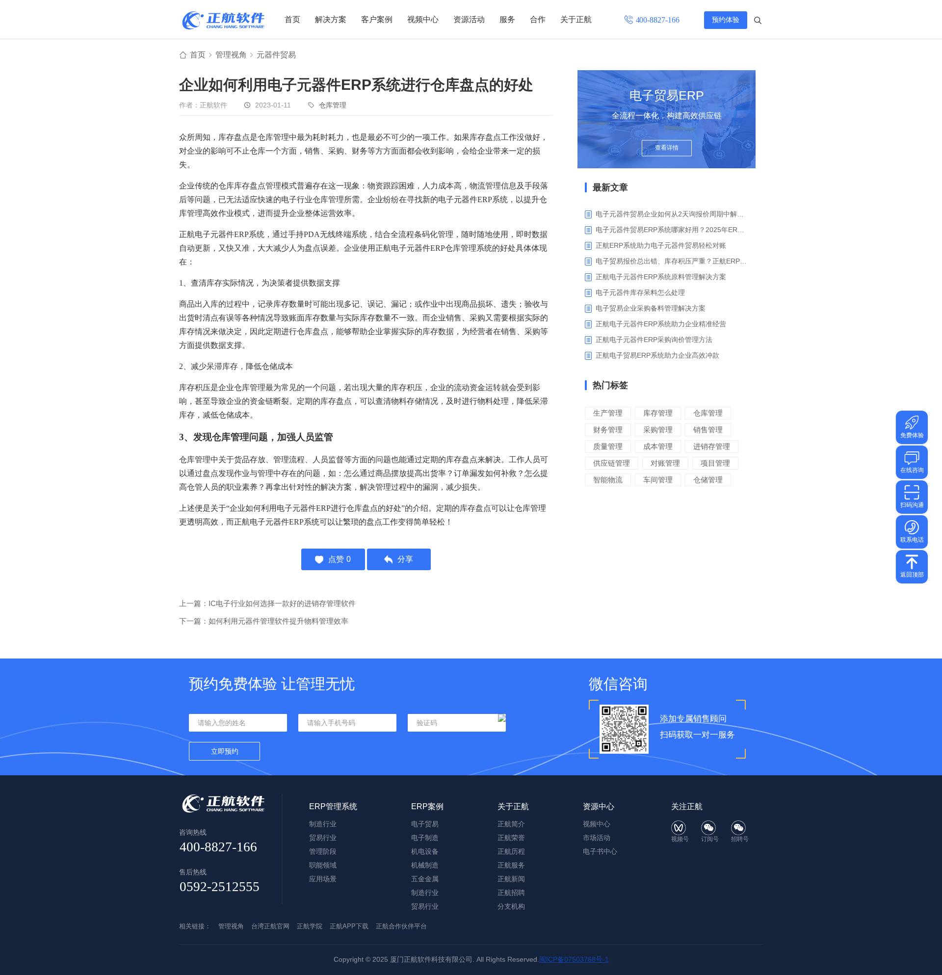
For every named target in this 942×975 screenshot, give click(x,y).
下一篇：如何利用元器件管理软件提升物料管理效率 (263, 621)
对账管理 (665, 463)
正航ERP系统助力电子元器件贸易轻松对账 (661, 245)
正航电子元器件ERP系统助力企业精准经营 (661, 324)
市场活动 (596, 838)
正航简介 (511, 824)
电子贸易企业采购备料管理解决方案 (651, 308)
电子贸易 (425, 824)
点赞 (339, 559)
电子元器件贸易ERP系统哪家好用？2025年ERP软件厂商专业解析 (672, 230)
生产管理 (608, 413)
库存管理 (658, 413)
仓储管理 (708, 479)
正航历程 (511, 851)
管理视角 (231, 55)
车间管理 (658, 479)
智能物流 (608, 479)
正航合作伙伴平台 (401, 926)
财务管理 (608, 429)
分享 (405, 559)
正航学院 (309, 926)
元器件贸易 (276, 55)
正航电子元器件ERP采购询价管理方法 (654, 339)
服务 (507, 19)
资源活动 (469, 19)
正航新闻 (511, 879)
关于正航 (576, 19)
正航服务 (511, 865)
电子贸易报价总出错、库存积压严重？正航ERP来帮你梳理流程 (672, 261)
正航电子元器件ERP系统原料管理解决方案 (661, 277)
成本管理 (658, 446)
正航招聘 (511, 892)
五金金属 (425, 879)
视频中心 (423, 19)
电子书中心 (600, 851)
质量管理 (608, 446)
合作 (538, 19)
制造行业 (323, 824)
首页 (292, 19)
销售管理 (708, 429)
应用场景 (323, 879)
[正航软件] (223, 20)
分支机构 (511, 906)
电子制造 (425, 838)
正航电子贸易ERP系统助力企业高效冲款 (657, 355)
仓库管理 (332, 105)
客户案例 (376, 19)
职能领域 (323, 865)
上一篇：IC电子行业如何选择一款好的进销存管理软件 (267, 603)
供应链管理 (611, 463)
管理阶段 (323, 851)
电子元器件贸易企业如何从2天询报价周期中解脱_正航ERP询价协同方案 (672, 214)
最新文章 (610, 187)
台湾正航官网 (270, 926)
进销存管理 (711, 446)
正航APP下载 (349, 926)
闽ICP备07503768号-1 (574, 959)
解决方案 (330, 19)
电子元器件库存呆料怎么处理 (640, 292)
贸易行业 (323, 838)
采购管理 (658, 429)
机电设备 (425, 851)
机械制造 (425, 865)
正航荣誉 (511, 838)
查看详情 (667, 148)
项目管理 (715, 463)
